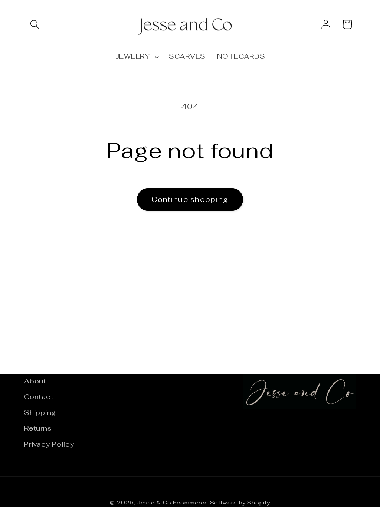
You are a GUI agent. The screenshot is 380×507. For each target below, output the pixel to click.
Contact (38, 396)
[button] (34, 24)
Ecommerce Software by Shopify (221, 502)
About (35, 381)
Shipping (40, 412)
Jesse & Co (154, 502)
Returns (38, 428)
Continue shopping (189, 199)
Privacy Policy (49, 444)
